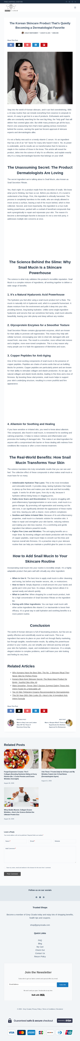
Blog (40, 943)
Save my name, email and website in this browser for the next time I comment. (28, 867)
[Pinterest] (72, 1)
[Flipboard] (44, 45)
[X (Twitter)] (19, 45)
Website (57, 841)
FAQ (40, 940)
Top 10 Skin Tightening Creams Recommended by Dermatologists (40, 692)
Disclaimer (59, 1009)
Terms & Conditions (49, 1009)
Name (7, 841)
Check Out (40, 950)
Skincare (55, 33)
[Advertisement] (40, 238)
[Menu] (75, 7)
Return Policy (40, 956)
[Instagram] (69, 1)
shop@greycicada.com (40, 925)
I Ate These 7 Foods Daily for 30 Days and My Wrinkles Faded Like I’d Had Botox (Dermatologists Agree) (58, 774)
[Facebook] (66, 1)
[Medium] (75, 1)
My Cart (40, 947)
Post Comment (12, 874)
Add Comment (10, 848)
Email (32, 841)
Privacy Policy (36, 1009)
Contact (38, 953)
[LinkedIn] (35, 45)
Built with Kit (38, 995)
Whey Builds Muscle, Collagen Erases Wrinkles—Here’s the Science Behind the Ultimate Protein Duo (19, 812)
